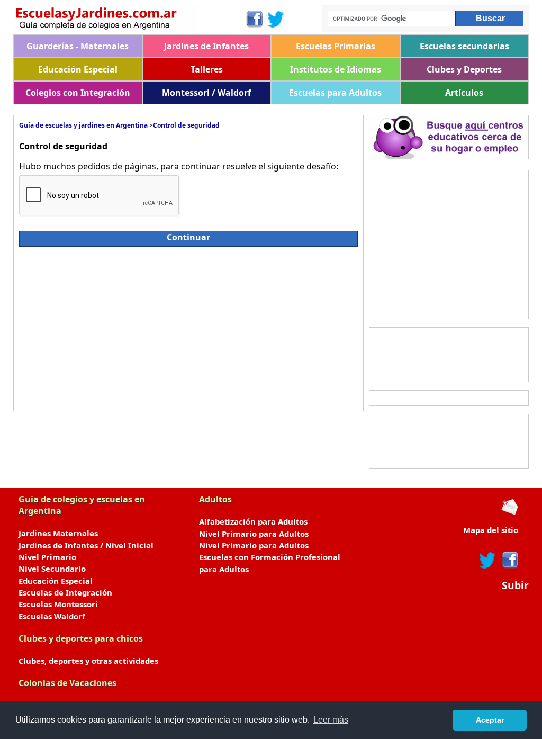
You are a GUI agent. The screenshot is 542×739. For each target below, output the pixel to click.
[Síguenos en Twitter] (276, 19)
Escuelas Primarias (335, 46)
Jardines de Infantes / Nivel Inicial (86, 545)
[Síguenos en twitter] (487, 560)
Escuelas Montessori (58, 604)
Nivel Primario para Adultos (254, 533)
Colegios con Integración (77, 92)
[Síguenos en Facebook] (254, 19)
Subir (515, 585)
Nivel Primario (47, 557)
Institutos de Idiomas (335, 69)
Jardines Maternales (58, 533)
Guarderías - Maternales (77, 46)
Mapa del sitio (490, 530)
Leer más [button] (330, 719)
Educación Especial (78, 69)
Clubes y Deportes (464, 69)
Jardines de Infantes (206, 46)
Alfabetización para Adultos (253, 521)
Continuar (188, 237)
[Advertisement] (113, 326)
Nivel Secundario (52, 568)
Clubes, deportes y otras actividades (88, 660)
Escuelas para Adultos (335, 92)
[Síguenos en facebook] (509, 560)
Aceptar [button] (490, 720)
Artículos (464, 92)
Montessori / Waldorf (206, 92)
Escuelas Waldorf (52, 616)
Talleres (207, 69)
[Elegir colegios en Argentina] (129, 19)
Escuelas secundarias (464, 46)
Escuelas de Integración (65, 592)
